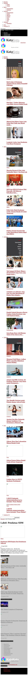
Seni (8, 20)
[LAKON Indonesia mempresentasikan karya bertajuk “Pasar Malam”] (15, 494)
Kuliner (8, 16)
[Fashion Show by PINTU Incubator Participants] (15, 475)
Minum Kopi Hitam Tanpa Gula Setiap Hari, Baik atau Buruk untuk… (17, 123)
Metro (5, 7)
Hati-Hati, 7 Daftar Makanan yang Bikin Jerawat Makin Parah (17, 103)
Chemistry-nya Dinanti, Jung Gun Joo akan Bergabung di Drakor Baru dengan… (16, 293)
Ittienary (8, 15)
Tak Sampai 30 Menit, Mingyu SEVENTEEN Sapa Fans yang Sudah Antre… (16, 272)
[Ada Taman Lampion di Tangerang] (4, 606)
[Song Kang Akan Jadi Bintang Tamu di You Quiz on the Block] (15, 328)
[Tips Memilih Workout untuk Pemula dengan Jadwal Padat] (15, 396)
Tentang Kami (7, 34)
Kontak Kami (7, 35)
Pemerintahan (10, 8)
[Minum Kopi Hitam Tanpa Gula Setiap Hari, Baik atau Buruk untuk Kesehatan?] (15, 117)
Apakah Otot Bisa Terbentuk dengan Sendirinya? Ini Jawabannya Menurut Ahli (15, 421)
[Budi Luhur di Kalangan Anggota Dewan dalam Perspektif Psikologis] (15, 77)
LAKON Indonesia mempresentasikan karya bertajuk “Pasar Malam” (14, 499)
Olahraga (6, 22)
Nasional (6, 3)
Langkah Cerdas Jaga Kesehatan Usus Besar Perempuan (17, 143)
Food (8, 18)
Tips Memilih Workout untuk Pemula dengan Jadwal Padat (16, 401)
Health (8, 14)
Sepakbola (9, 23)
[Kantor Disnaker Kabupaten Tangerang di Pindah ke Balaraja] (4, 617)
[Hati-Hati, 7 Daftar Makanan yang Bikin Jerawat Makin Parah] (15, 98)
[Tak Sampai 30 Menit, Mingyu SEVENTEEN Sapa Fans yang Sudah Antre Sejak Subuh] (15, 266)
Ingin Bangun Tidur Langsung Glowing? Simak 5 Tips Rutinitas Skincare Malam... (13, 634)
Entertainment (10, 12)
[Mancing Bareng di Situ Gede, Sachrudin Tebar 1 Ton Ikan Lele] (15, 166)
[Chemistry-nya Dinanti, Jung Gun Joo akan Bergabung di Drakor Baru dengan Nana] (15, 287)
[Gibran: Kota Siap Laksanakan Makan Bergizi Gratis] (15, 437)
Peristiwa (9, 10)
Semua (19, 61)
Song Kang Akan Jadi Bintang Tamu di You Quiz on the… (16, 333)
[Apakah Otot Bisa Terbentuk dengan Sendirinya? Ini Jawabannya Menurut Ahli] (15, 415)
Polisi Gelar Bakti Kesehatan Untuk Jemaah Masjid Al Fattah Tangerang (17, 211)
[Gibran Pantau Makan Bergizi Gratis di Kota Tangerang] (15, 456)
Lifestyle (6, 11)
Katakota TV (7, 26)
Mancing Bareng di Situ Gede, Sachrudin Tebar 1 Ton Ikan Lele (17, 171)
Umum (8, 6)
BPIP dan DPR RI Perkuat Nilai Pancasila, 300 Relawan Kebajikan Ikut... (14, 579)
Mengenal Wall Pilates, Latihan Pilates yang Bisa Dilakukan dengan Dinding (16, 360)
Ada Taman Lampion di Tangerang (12, 609)
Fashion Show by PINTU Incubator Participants (14, 480)
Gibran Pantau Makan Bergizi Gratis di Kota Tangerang (16, 461)
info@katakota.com (12, 664)
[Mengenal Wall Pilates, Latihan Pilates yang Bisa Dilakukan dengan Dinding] (15, 354)
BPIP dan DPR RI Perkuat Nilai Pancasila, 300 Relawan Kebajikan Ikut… (16, 191)
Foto (5, 24)
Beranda (6, 1)
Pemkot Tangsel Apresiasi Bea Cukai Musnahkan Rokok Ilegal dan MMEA (17, 232)
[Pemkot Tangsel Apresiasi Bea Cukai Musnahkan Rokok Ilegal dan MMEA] (15, 226)
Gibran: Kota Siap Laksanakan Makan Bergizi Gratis (16, 442)
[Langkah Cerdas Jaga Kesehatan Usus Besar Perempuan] (15, 137)
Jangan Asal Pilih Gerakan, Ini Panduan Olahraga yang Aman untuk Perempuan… (16, 381)
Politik (8, 4)
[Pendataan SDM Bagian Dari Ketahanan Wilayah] (13, 537)
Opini (8, 19)
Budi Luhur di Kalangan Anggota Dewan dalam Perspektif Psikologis (17, 83)
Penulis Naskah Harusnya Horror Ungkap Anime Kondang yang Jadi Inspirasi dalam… (17, 314)
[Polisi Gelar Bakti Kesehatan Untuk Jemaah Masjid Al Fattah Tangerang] (15, 205)
